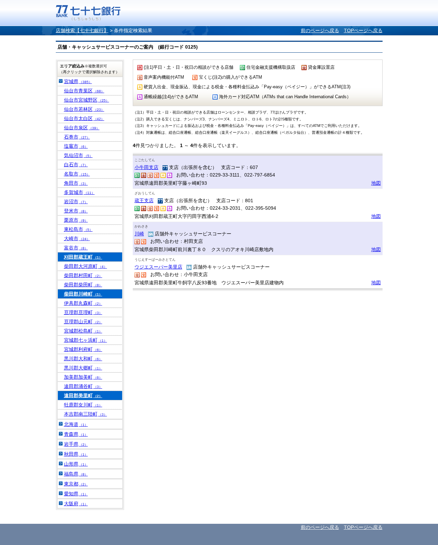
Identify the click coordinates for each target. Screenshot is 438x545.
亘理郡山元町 (83, 321)
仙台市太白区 (84, 118)
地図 (376, 183)
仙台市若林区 (84, 109)
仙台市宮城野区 (86, 100)
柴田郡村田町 (83, 275)
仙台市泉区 (82, 127)
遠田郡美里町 (83, 395)
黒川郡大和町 (83, 358)
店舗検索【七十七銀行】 (82, 30)
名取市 (77, 174)
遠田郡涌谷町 (83, 386)
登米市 (76, 210)
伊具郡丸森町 (83, 303)
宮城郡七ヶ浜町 (85, 340)
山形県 (76, 464)
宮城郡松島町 (83, 331)
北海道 (76, 424)
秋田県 (76, 454)
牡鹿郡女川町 (83, 404)
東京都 (76, 483)
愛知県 (76, 493)
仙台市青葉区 (84, 90)
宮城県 (78, 81)
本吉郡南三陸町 (85, 414)
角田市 (76, 183)
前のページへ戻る (320, 30)
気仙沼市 (78, 155)
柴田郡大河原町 (85, 266)
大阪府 (76, 503)
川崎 (139, 233)
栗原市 (76, 220)
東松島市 (78, 229)
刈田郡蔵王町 (83, 257)
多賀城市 (79, 192)
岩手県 (76, 444)
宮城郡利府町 (83, 349)
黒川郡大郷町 (83, 368)
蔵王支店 (144, 200)
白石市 (76, 164)
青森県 (76, 434)
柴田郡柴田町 (83, 284)
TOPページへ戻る (363, 30)
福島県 (76, 474)
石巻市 (77, 137)
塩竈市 (76, 146)
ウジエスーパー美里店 (158, 267)
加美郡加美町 (83, 377)
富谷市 (76, 247)
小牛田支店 (146, 167)
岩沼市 (76, 201)
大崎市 (77, 238)
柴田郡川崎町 (83, 294)
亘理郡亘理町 (83, 312)
